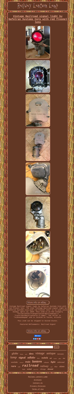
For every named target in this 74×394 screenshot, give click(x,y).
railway (44, 366)
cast (51, 367)
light (53, 362)
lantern (37, 361)
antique (51, 353)
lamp (13, 357)
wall (19, 367)
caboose (46, 362)
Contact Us (38, 383)
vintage (40, 353)
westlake (14, 362)
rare (13, 366)
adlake (31, 357)
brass (21, 354)
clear (64, 358)
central (21, 362)
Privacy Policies (37, 386)
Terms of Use (38, 389)
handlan (55, 358)
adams (61, 366)
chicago (43, 369)
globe (15, 353)
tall (51, 358)
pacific (36, 369)
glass (60, 358)
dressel (50, 369)
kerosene (60, 354)
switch (45, 357)
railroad (30, 366)
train (27, 361)
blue (55, 367)
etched (29, 369)
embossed (60, 362)
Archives (38, 380)
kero (38, 358)
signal (22, 357)
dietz (31, 354)
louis (23, 369)
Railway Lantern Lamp (37, 377)
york (26, 354)
